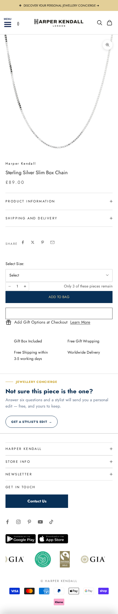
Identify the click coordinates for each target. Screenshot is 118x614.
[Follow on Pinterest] (29, 522)
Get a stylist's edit (31, 422)
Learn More (80, 322)
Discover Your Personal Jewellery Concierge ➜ (61, 5)
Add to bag (59, 296)
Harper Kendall (20, 163)
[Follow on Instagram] (18, 522)
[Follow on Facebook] (7, 522)
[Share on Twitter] (32, 242)
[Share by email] (52, 242)
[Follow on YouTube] (40, 522)
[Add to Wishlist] (59, 313)
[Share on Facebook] (23, 242)
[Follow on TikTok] (51, 522)
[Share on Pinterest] (42, 242)
